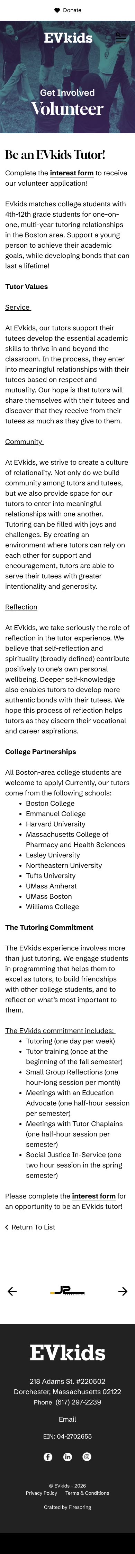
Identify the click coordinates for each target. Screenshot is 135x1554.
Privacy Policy (41, 1493)
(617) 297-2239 (78, 1402)
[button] (121, 38)
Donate (72, 10)
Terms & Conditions (87, 1493)
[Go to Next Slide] (123, 1291)
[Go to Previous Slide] (12, 1291)
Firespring (80, 1507)
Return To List (33, 1227)
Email (67, 1419)
